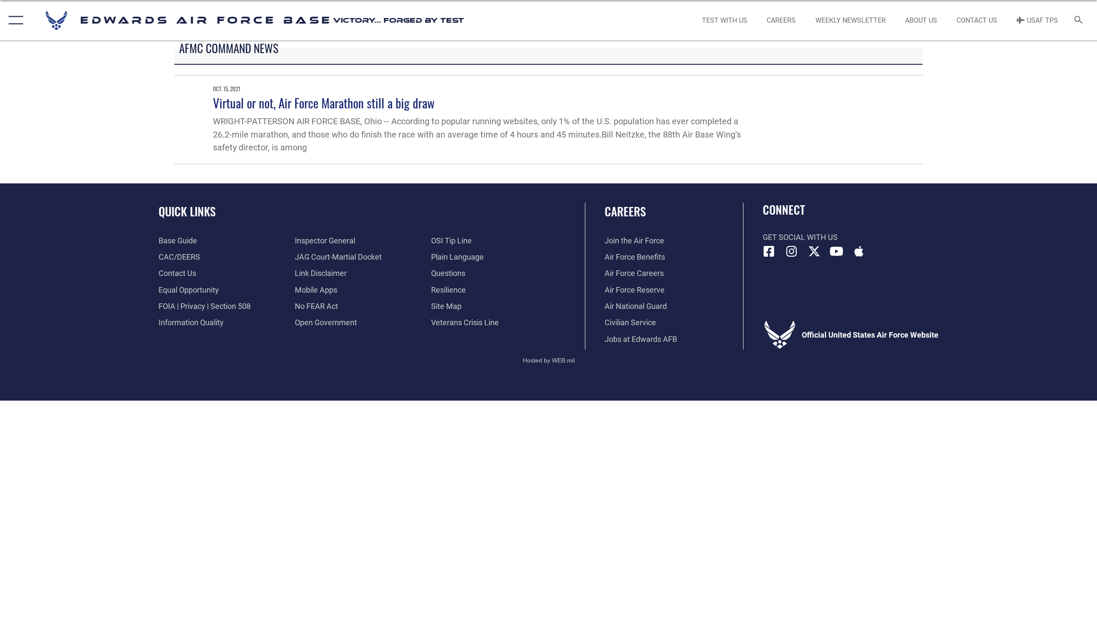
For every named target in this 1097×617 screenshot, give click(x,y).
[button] (14, 20)
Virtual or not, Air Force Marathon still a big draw (324, 102)
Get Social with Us (800, 237)
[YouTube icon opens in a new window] (836, 251)
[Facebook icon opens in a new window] (769, 251)
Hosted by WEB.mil (549, 360)
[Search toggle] (1079, 20)
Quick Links (187, 211)
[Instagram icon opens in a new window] (791, 251)
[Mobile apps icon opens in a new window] (859, 251)
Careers (625, 211)
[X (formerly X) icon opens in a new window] (814, 251)
